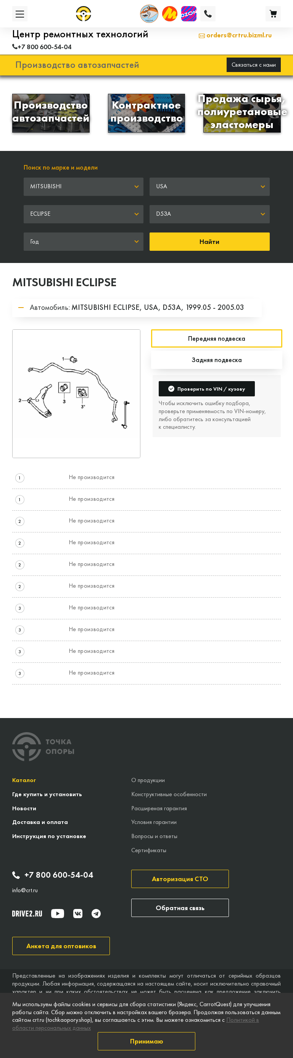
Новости (24, 808)
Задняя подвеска (217, 359)
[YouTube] (57, 913)
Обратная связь (180, 907)
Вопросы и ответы (154, 836)
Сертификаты (148, 850)
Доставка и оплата (40, 822)
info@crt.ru (25, 890)
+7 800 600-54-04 (58, 875)
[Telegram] (96, 913)
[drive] (27, 914)
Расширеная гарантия (159, 808)
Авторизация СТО (180, 878)
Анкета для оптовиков (61, 945)
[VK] (77, 913)
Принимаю (146, 1041)
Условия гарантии (154, 822)
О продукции (148, 780)
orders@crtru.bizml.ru (238, 34)
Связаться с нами (254, 65)
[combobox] (84, 187)
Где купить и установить (47, 794)
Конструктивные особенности (169, 794)
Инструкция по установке (49, 836)
